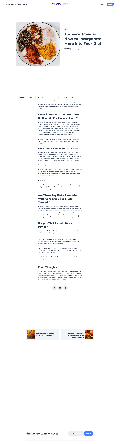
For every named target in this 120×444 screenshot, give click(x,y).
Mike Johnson (67, 48)
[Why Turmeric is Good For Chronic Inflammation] (42, 334)
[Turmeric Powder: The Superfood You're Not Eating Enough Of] (77, 334)
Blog (19, 4)
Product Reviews (11, 4)
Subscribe (88, 433)
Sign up (110, 4)
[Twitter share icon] (54, 288)
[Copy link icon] (65, 288)
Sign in (103, 4)
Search (25, 4)
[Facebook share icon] (60, 288)
